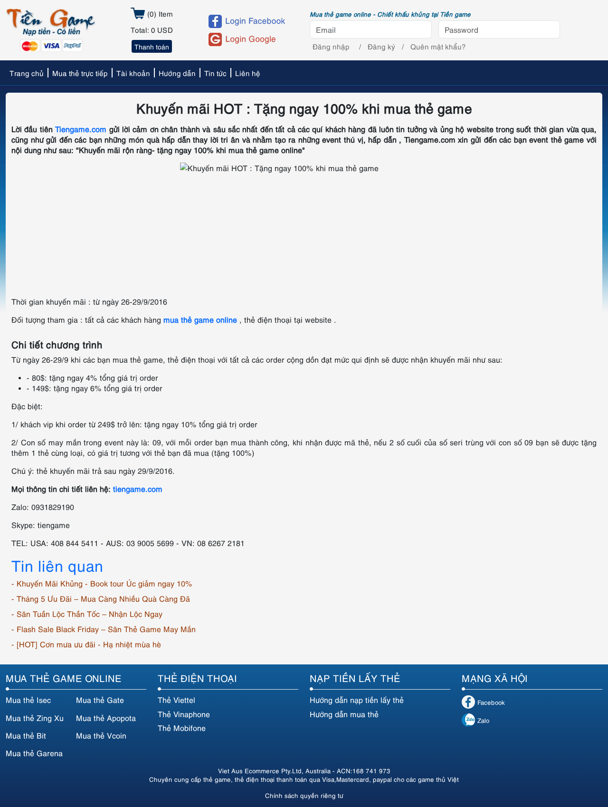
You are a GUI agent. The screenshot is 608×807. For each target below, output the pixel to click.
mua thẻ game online (200, 319)
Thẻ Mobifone (182, 727)
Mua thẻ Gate (100, 699)
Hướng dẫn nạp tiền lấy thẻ (357, 699)
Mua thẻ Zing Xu (35, 717)
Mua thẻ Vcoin (101, 735)
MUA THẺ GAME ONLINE (64, 677)
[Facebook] (250, 21)
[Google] (250, 39)
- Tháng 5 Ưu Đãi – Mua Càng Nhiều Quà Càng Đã (100, 598)
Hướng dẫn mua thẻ (344, 714)
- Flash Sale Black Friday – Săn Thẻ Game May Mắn (103, 629)
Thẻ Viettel (176, 699)
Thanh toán (151, 46)
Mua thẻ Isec (28, 699)
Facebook (491, 702)
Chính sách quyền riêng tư (304, 795)
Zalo (483, 720)
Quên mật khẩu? (438, 46)
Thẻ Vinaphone (184, 714)
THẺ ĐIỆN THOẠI (197, 677)
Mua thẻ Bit (26, 735)
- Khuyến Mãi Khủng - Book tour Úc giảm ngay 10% (101, 583)
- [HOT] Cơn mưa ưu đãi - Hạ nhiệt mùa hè (86, 644)
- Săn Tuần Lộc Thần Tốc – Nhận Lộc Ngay (86, 613)
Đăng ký (381, 46)
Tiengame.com (80, 129)
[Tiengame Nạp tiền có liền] (50, 29)
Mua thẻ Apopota (106, 717)
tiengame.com (137, 488)
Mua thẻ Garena (34, 753)
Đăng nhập (331, 46)
